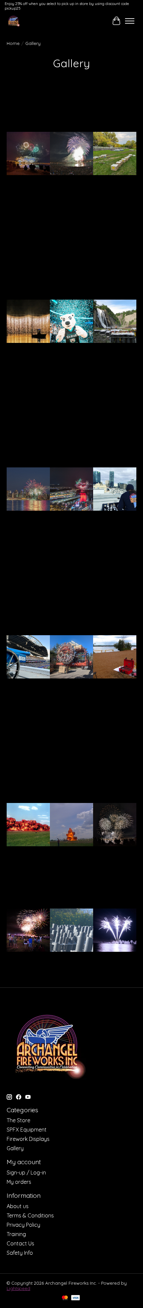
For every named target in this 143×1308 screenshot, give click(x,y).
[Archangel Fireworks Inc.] (13, 21)
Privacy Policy (23, 1224)
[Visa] (75, 1298)
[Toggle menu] (129, 21)
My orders (19, 1181)
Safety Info (20, 1252)
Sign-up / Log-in (26, 1172)
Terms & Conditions (30, 1215)
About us (18, 1206)
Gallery (15, 1148)
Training (16, 1234)
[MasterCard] (65, 1298)
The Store (18, 1120)
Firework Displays (28, 1139)
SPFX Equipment (27, 1129)
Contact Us (20, 1243)
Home (13, 43)
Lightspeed (18, 1288)
